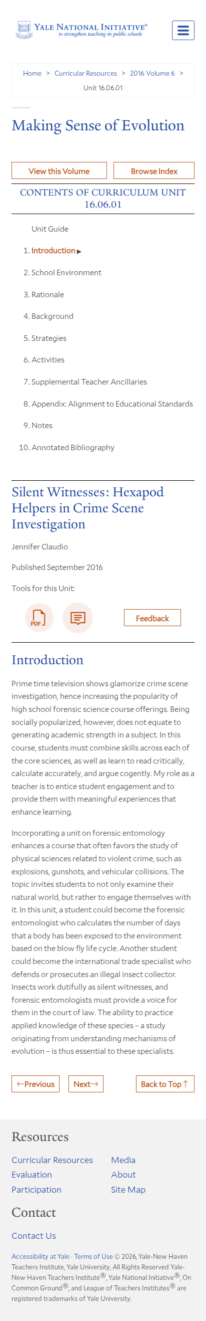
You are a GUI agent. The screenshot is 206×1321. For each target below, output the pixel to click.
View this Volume (59, 170)
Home (32, 73)
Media (123, 1160)
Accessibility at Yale (41, 1256)
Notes (42, 425)
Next (82, 1083)
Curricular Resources (85, 73)
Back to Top (161, 1083)
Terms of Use (93, 1256)
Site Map (128, 1189)
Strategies (49, 337)
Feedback (152, 618)
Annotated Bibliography (73, 447)
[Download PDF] (39, 617)
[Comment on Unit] (77, 618)
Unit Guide (50, 228)
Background (53, 315)
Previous (39, 1083)
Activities (48, 359)
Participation (37, 1189)
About (123, 1174)
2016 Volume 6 (152, 73)
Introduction (54, 250)
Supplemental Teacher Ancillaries (89, 381)
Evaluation (32, 1174)
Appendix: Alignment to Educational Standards (112, 403)
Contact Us (34, 1235)
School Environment (67, 272)
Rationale (48, 294)
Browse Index (154, 170)
